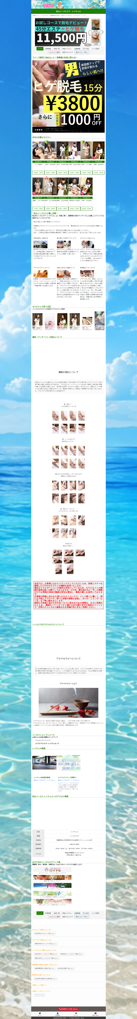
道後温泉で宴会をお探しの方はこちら (45, 964)
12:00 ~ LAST (50, 172)
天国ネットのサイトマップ (41, 991)
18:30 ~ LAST (62, 209)
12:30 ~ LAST (86, 172)
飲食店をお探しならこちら (41, 975)
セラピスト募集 (54, 52)
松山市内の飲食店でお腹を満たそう (45, 978)
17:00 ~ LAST (38, 209)
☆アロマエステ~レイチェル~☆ (47, 743)
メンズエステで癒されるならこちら (44, 950)
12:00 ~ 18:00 (62, 172)
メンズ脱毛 (95, 49)
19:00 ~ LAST (74, 209)
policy (82, 1018)
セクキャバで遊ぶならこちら (42, 930)
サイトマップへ (39, 995)
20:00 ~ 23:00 (86, 209)
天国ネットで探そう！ (39, 985)
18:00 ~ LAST (38, 172)
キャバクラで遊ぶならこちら (42, 940)
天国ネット (66, 1018)
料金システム (67, 49)
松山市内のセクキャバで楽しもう (44, 933)
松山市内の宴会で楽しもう (65, 968)
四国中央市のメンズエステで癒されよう (46, 958)
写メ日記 (86, 49)
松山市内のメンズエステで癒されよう (46, 954)
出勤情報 (48, 49)
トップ (40, 49)
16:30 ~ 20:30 (98, 172)
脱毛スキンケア (68, 52)
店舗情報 (77, 49)
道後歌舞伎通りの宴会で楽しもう (44, 968)
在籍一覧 (57, 49)
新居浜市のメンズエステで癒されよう (71, 954)
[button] (102, 32)
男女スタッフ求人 (82, 52)
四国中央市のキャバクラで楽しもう (45, 943)
